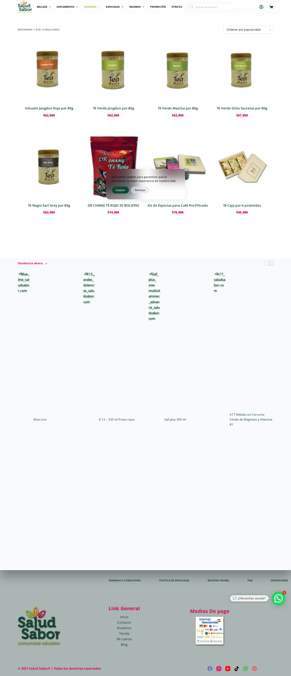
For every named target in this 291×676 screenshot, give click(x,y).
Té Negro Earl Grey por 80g (49, 205)
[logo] (25, 7)
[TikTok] (236, 668)
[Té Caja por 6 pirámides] (242, 167)
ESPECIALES (113, 6)
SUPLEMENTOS (65, 6)
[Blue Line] (24, 419)
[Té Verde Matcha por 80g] (177, 70)
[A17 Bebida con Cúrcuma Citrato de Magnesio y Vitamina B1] (220, 419)
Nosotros (124, 628)
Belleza (42, 6)
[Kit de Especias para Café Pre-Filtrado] (177, 167)
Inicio (124, 617)
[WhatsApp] (245, 668)
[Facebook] (209, 668)
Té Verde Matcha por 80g (178, 108)
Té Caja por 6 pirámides (242, 205)
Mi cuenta (124, 639)
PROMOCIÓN (158, 6)
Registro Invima (218, 580)
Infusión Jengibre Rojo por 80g (49, 108)
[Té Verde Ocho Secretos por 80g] (242, 70)
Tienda (124, 633)
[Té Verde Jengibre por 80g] (113, 70)
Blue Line (40, 419)
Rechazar (140, 190)
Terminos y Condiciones (124, 580)
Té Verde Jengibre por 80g (113, 108)
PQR (250, 580)
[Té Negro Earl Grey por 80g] (49, 167)
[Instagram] (218, 668)
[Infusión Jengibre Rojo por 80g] (49, 70)
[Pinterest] (254, 668)
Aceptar (120, 190)
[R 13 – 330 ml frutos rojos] (89, 419)
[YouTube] (227, 668)
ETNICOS (177, 6)
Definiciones (279, 580)
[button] (278, 598)
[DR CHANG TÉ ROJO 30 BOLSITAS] (113, 167)
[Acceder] (261, 7)
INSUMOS (135, 6)
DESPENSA (90, 6)
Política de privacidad (174, 580)
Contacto (124, 622)
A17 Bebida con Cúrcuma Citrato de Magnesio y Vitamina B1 (251, 419)
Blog (124, 644)
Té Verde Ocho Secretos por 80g (242, 108)
